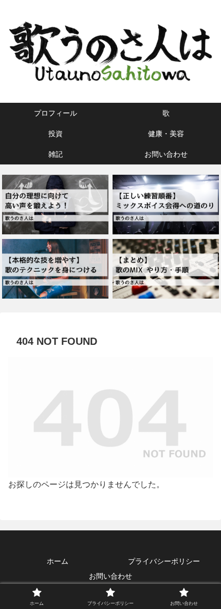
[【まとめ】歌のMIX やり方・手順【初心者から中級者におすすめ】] (165, 269)
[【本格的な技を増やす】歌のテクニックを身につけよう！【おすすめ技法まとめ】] (55, 269)
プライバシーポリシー (164, 561)
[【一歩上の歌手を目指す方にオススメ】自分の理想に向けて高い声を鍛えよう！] (55, 204)
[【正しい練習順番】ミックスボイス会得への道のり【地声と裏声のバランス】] (165, 204)
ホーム (57, 561)
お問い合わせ (110, 576)
